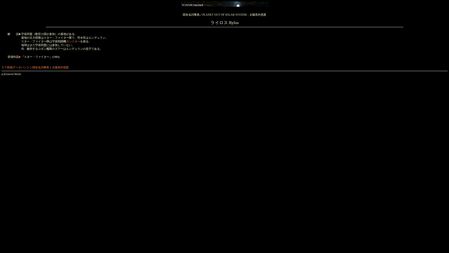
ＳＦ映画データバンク (15, 67)
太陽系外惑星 (60, 67)
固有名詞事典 (40, 67)
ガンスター (73, 41)
